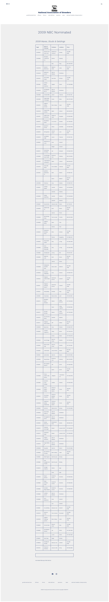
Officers (39, 15)
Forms (44, 15)
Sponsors (58, 15)
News (63, 15)
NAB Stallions (51, 15)
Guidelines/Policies (31, 15)
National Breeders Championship (74, 15)
